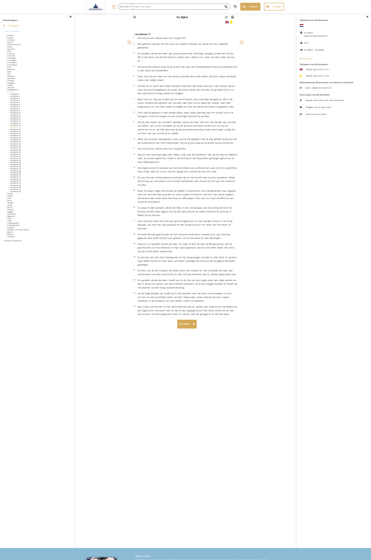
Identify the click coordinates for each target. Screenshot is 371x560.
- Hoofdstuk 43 (15, 181)
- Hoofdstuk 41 (15, 177)
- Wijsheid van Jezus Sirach (17, 230)
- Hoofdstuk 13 (14, 119)
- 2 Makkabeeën (13, 225)
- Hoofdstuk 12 (14, 117)
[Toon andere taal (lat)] (232, 22)
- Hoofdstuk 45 (15, 185)
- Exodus (9, 38)
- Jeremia (10, 87)
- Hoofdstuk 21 (14, 135)
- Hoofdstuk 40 (15, 175)
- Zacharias (11, 214)
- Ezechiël (10, 92)
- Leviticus (10, 40)
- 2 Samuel (10, 56)
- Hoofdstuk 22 (15, 138)
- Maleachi (10, 216)
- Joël (8, 198)
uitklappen (13, 25)
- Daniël (9, 194)
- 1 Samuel (10, 54)
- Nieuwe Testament (12, 241)
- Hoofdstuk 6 (14, 104)
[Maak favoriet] (226, 17)
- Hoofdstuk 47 (15, 189)
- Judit (9, 221)
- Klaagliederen (12, 90)
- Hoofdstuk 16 (15, 125)
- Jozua (9, 47)
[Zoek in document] (134, 17)
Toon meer (306, 59)
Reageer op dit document (318, 107)
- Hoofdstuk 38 (15, 171)
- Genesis (10, 35)
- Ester (9, 72)
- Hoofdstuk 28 (15, 150)
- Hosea (9, 196)
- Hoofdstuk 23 (15, 140)
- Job (8, 74)
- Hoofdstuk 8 (14, 109)
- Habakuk (10, 237)
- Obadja (9, 203)
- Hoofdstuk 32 (15, 158)
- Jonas (9, 205)
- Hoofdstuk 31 (14, 156)
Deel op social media (316, 114)
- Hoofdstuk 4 (14, 100)
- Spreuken (10, 78)
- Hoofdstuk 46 (15, 187)
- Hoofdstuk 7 (14, 106)
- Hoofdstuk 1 (14, 94)
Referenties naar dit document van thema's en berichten (326, 82)
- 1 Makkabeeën (12, 223)
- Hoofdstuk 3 (14, 98)
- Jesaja (9, 85)
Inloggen (277, 7)
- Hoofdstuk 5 (14, 102)
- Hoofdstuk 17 (14, 127)
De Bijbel (182, 17)
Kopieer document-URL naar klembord (324, 100)
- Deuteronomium (13, 44)
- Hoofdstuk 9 (14, 111)
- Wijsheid (10, 228)
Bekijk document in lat (317, 76)
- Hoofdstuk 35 (15, 165)
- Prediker (10, 81)
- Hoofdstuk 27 (15, 148)
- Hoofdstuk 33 (15, 160)
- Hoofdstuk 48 (15, 192)
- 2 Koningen (11, 60)
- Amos (9, 200)
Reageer (254, 7)
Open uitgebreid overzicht (318, 88)
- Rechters (10, 49)
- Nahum (9, 234)
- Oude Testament (11, 31)
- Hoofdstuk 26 (15, 146)
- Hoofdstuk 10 (15, 113)
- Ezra (8, 67)
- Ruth (8, 51)
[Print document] (232, 17)
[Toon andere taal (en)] (227, 22)
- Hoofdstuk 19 (15, 131)
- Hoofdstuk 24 (15, 142)
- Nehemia (10, 69)
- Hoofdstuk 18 (15, 129)
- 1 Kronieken (11, 63)
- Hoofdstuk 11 (14, 115)
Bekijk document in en (317, 69)
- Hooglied (10, 83)
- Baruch (9, 232)
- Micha (9, 207)
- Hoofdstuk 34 (15, 162)
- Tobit (8, 218)
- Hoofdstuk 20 (15, 133)
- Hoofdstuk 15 (14, 123)
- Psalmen (10, 76)
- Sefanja (10, 209)
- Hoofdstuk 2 (14, 96)
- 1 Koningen (11, 58)
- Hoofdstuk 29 (15, 152)
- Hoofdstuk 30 (15, 154)
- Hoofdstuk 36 (15, 167)
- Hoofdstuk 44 (15, 183)
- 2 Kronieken (11, 65)
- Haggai (9, 212)
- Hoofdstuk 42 (15, 179)
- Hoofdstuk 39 (15, 173)
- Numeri (9, 42)
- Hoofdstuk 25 (15, 144)
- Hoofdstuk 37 (15, 169)
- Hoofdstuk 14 (15, 121)
